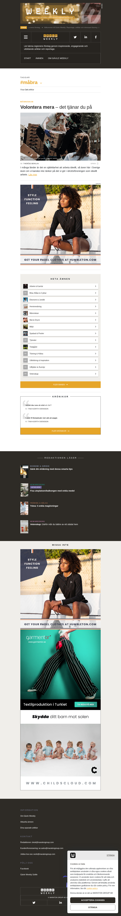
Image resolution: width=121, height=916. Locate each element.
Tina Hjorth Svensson (38, 409)
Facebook (24, 869)
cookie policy (91, 888)
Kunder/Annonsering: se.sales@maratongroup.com (41, 848)
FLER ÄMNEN (59, 385)
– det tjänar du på (56, 107)
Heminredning (37, 484)
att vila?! (38, 405)
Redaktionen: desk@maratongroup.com (37, 842)
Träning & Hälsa (39, 503)
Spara (93, 164)
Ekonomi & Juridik (40, 466)
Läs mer (32, 174)
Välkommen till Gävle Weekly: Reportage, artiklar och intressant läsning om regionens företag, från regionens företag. (56, 27)
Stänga (111, 855)
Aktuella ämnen (26, 822)
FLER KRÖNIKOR (59, 431)
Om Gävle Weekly (58, 58)
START (27, 58)
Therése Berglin (31, 164)
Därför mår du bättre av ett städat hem (54, 524)
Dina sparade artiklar (29, 828)
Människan (26, 102)
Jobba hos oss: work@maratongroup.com (37, 854)
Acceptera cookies (93, 900)
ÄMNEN (39, 58)
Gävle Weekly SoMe (28, 875)
